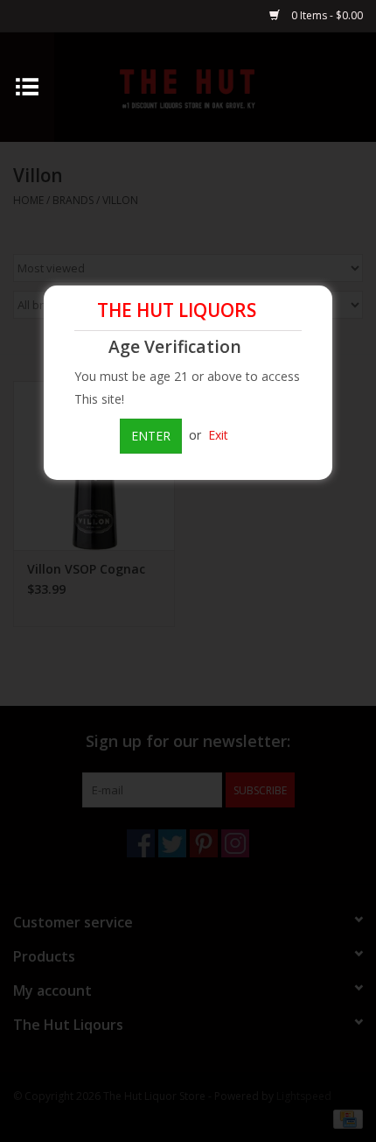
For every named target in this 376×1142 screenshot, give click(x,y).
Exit (218, 434)
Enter (151, 435)
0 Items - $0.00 (326, 15)
